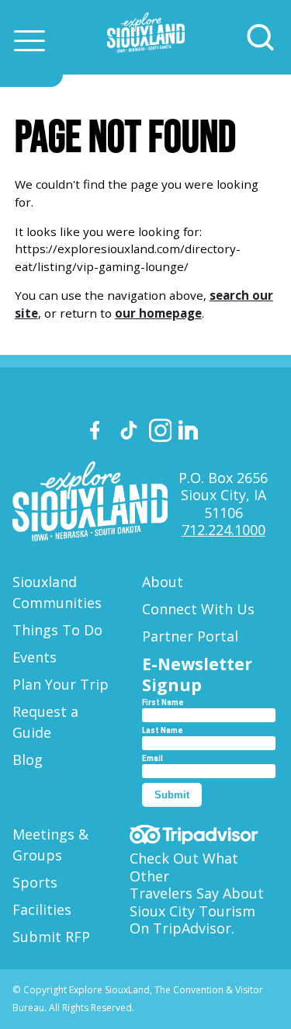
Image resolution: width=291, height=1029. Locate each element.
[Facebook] (101, 433)
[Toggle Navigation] (29, 40)
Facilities (41, 909)
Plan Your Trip (60, 684)
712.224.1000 (223, 529)
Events (34, 657)
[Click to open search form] (260, 38)
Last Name (162, 730)
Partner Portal (190, 636)
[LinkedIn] (190, 432)
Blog (27, 759)
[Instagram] (160, 433)
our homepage (158, 313)
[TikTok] (131, 433)
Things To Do (57, 630)
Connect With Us (198, 609)
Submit (171, 795)
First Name (163, 702)
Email (152, 758)
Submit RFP (51, 936)
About (162, 581)
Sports (34, 882)
